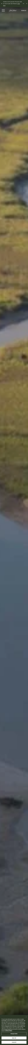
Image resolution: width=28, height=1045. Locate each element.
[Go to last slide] (2, 3)
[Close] (26, 1017)
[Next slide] (23, 3)
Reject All (14, 1038)
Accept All (14, 1042)
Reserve (23, 10)
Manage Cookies (14, 1033)
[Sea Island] (13, 10)
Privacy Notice (9, 1030)
